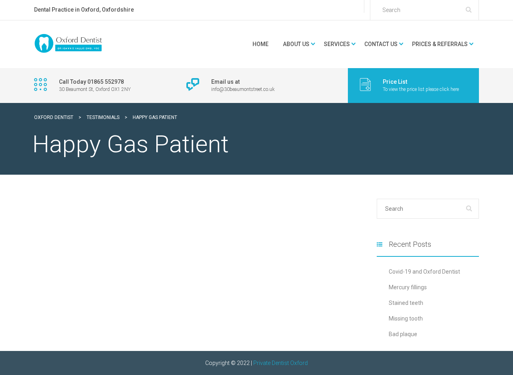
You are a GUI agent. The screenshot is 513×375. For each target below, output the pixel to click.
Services (337, 44)
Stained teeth (406, 303)
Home (260, 44)
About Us (296, 44)
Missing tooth (406, 318)
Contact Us (381, 44)
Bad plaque (403, 334)
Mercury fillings (408, 287)
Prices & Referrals (440, 44)
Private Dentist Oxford (280, 363)
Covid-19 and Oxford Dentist (424, 271)
